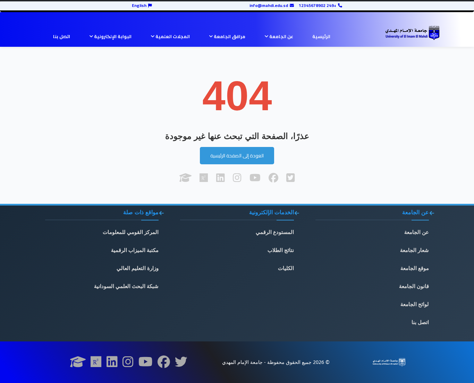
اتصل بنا (61, 36)
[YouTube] (145, 364)
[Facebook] (164, 364)
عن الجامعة (280, 36)
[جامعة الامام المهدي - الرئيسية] (412, 33)
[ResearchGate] (96, 364)
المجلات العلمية (172, 36)
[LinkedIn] (112, 364)
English (139, 5)
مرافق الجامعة (229, 36)
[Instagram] (128, 364)
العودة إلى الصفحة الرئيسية (237, 155)
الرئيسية (321, 36)
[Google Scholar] (78, 364)
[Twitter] (181, 364)
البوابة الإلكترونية (112, 36)
